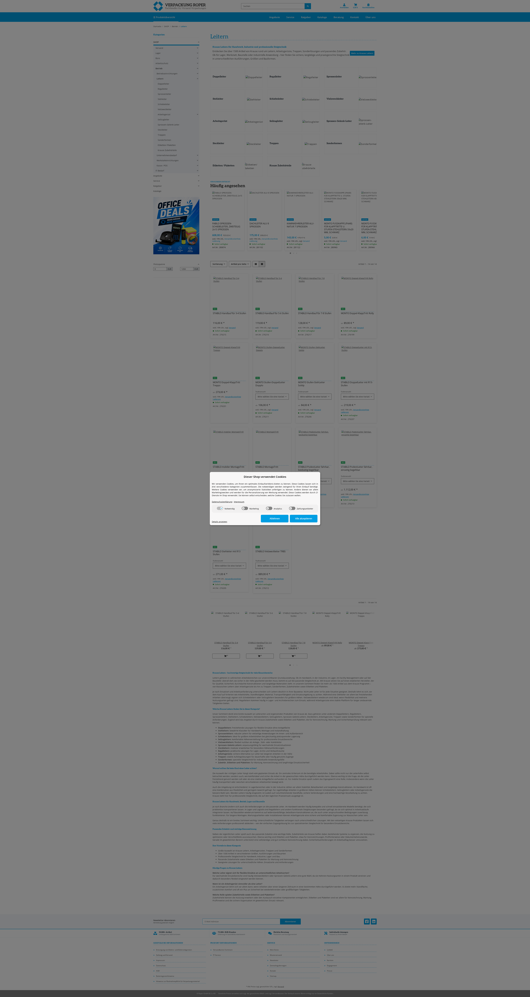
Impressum (239, 501)
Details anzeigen (219, 521)
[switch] (220, 508)
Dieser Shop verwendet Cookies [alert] (265, 477)
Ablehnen (275, 518)
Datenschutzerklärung (222, 501)
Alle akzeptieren (303, 518)
